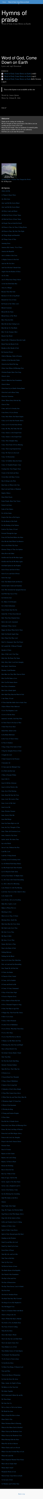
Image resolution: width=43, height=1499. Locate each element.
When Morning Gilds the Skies (10, 1439)
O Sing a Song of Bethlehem (10, 1081)
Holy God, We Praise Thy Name (11, 658)
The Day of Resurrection (9, 1282)
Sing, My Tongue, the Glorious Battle (12, 1210)
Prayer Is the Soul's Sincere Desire (11, 1141)
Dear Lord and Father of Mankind (11, 489)
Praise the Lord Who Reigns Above (12, 1133)
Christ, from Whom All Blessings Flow (13, 368)
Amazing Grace (6, 243)
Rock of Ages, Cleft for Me (9, 1178)
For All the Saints (7, 513)
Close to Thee (5, 404)
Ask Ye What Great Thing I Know (11, 280)
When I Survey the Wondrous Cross (12, 1431)
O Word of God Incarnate (9, 1105)
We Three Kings (6, 1399)
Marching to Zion (7, 912)
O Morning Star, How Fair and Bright (12, 1045)
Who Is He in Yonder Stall (9, 1464)
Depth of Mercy (6, 493)
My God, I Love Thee (8, 932)
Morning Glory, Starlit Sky (9, 920)
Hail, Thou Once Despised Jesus (11, 618)
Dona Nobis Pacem (7, 497)
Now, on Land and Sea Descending (11, 964)
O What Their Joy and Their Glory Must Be (14, 1097)
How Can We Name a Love (9, 678)
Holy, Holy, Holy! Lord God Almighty (13, 662)
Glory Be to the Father (8, 553)
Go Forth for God (7, 598)
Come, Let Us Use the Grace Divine (12, 424)
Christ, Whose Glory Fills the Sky (11, 400)
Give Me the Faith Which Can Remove (13, 541)
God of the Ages (6, 578)
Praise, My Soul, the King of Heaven (12, 1129)
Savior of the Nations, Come (10, 1190)
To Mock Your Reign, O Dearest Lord (12, 1367)
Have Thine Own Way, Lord (10, 638)
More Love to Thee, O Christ (10, 916)
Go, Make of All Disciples (9, 602)
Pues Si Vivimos (6, 1149)
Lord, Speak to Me (7, 896)
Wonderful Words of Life (9, 1472)
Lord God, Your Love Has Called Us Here (14, 892)
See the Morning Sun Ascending (11, 1194)
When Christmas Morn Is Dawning (11, 1423)
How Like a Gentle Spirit (9, 690)
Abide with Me (6, 191)
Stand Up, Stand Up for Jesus (10, 1246)
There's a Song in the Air (9, 1315)
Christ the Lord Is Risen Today (10, 392)
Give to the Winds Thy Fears (10, 545)
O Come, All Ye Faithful (9, 980)
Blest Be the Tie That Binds (9, 328)
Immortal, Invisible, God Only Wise (12, 718)
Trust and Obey (6, 1371)
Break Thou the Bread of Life (10, 344)
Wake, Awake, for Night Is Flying (11, 1383)
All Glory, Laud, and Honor (9, 211)
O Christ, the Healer (7, 972)
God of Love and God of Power (11, 574)
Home (4, 2)
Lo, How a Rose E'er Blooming (10, 884)
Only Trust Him (6, 1057)
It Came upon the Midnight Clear (11, 767)
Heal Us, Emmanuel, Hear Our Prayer (12, 642)
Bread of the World (7, 336)
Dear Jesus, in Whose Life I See (11, 485)
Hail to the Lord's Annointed (10, 622)
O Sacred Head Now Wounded (10, 1077)
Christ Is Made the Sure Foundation (12, 380)
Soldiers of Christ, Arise (8, 1226)
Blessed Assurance (7, 308)
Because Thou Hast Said (8, 292)
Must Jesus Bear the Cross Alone (11, 924)
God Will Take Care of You (9, 594)
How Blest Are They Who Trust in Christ (13, 674)
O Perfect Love (6, 1073)
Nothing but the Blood (8, 956)
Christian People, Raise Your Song (11, 372)
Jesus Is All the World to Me (10, 787)
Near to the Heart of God (9, 948)
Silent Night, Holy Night (9, 1206)
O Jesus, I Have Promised (9, 1021)
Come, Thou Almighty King (10, 441)
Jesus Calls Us (5, 779)
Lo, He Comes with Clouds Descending (13, 880)
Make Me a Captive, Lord (9, 904)
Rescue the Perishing (7, 1166)
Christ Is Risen (6, 384)
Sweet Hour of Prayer (8, 1250)
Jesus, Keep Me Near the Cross (10, 795)
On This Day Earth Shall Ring (10, 1061)
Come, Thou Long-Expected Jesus (11, 449)
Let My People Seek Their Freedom (12, 868)
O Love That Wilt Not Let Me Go (11, 1037)
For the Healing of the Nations (10, 525)
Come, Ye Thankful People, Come (11, 465)
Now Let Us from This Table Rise (11, 960)
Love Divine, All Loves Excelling (11, 900)
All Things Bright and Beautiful (11, 235)
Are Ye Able (5, 275)
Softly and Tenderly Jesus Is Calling (12, 1222)
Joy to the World (6, 843)
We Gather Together (7, 1391)
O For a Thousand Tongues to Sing (11, 1004)
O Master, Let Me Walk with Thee (11, 1041)
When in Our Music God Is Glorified (12, 1427)
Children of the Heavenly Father (11, 360)
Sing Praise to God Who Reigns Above (13, 1214)
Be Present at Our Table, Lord (10, 304)
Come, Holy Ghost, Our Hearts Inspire (12, 416)
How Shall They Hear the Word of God (13, 694)
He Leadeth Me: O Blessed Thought (12, 646)
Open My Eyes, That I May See (11, 1069)
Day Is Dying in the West (9, 481)
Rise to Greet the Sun (8, 1170)
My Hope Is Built (6, 936)
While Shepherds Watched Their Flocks (13, 1460)
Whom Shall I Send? (7, 1468)
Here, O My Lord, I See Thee (10, 654)
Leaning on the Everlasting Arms (11, 859)
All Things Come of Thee (9, 239)
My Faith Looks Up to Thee (9, 928)
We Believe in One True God (10, 1387)
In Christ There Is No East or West (11, 723)
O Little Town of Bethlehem (10, 1025)
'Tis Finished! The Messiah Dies (11, 1355)
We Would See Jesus (7, 1411)
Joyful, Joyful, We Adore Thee (10, 839)
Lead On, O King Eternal (9, 855)
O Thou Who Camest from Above (11, 1093)
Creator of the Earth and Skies (10, 473)
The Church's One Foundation (10, 1274)
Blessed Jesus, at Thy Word (9, 316)
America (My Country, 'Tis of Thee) (12, 247)
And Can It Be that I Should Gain (11, 267)
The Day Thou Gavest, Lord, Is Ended (12, 1286)
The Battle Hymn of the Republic (11, 1270)
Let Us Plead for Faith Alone (10, 872)
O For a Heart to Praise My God (11, 1000)
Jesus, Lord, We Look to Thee (10, 799)
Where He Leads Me (7, 1456)
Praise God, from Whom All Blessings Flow (14, 1125)
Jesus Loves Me (6, 807)
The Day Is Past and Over (9, 1278)
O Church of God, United (9, 976)
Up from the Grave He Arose (10, 1379)
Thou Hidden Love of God (9, 1347)
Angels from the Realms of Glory (11, 271)
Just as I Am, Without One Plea (10, 847)
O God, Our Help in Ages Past (10, 1008)
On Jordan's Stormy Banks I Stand (11, 1053)
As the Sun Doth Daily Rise (9, 284)
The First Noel (6, 1290)
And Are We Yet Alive (8, 263)
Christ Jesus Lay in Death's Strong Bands (13, 388)
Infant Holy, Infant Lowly (9, 731)
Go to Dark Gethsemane (8, 606)
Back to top (21, 1494)
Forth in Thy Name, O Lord (10, 529)
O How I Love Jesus (7, 1017)
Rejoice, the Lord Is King (9, 1157)
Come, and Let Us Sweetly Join (10, 408)
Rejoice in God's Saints (8, 1153)
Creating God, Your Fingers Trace (11, 469)
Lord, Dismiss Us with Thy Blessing (12, 888)
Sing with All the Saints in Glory (11, 1218)
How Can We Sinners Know (9, 682)
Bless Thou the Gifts (7, 320)
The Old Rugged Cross (8, 1306)
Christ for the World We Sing (10, 364)
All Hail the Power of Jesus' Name (11, 215)
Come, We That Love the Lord (10, 453)
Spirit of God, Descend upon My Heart (13, 1234)
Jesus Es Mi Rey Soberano (9, 783)
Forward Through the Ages (9, 533)
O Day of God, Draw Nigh (9, 992)
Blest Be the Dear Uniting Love (10, 324)
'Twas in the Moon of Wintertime (11, 1375)
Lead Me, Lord (6, 851)
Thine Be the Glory (7, 1331)
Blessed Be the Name (7, 312)
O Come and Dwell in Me (9, 984)
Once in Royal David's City (9, 1049)
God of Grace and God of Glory (11, 569)
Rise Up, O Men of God (8, 1174)
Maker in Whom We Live (9, 908)
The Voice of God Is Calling (10, 1327)
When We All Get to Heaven (10, 1443)
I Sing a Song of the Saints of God (11, 747)
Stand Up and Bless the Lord (10, 1242)
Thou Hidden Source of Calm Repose (12, 1351)
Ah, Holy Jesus (6, 199)
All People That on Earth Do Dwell (12, 223)
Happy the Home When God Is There (12, 630)
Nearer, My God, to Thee (9, 944)
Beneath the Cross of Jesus (9, 300)
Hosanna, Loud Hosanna (8, 670)
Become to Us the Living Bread (10, 296)
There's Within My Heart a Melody (11, 1319)
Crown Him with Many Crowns (10, 477)
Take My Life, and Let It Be (10, 1254)
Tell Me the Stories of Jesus (9, 1266)
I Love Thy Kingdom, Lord (9, 710)
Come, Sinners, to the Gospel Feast (11, 433)
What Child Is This (7, 1419)
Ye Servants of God (7, 1480)
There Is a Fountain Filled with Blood (12, 1311)
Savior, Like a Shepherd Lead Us (11, 1186)
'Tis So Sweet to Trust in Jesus (10, 1359)
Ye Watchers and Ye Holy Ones (10, 1484)
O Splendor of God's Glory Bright (11, 1089)
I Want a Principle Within (9, 775)
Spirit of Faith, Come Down (10, 1230)
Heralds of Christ (6, 650)
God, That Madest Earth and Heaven (12, 582)
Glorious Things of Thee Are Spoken (12, 549)
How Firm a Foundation (8, 686)
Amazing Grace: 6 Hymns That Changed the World (16, 179)
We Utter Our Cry (7, 1403)
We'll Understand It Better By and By (12, 1395)
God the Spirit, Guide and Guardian (12, 586)
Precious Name (6, 1145)
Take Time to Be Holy (8, 1258)
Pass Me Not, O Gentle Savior (10, 1121)
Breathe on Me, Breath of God (10, 348)
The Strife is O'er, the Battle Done (11, 1323)
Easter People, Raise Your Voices (11, 501)
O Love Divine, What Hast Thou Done (13, 1029)
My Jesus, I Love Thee (8, 940)
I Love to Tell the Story (8, 714)
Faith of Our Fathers (7, 509)
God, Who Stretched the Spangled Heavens (14, 590)
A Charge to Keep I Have (9, 195)
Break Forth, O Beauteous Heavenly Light (13, 340)
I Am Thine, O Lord (7, 698)
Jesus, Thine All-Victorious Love (11, 831)
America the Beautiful (8, 251)
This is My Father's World (9, 1335)
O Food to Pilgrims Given (9, 996)
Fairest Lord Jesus (7, 505)
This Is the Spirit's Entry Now (10, 1343)
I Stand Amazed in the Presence (11, 759)
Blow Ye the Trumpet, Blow (10, 332)
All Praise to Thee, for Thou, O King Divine (14, 227)
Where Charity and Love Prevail (11, 1447)
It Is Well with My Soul (8, 771)
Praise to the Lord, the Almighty (11, 1137)
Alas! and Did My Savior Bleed (10, 203)
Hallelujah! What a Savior (9, 626)
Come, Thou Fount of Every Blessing (12, 445)
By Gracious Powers (7, 352)
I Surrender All (6, 763)
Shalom (4, 1202)
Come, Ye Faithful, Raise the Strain (12, 461)
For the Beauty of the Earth (9, 521)
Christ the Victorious (7, 396)
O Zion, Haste (6, 1117)
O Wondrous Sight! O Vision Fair (11, 1101)
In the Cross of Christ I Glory (10, 739)
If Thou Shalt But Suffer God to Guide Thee (14, 702)
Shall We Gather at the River (10, 1198)
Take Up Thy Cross (7, 1262)
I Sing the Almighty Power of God (11, 751)
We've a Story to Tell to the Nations (12, 1407)
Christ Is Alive (6, 376)
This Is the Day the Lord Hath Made (12, 1339)
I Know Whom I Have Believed (11, 706)
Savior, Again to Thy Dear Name (11, 1182)
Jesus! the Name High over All (10, 823)
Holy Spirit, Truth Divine (9, 666)
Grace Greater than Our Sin (9, 610)
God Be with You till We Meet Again (12, 557)
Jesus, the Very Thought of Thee (11, 827)
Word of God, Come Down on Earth (18, 2)
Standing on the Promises (9, 1238)
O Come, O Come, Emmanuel (10, 988)
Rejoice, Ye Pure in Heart (9, 1162)
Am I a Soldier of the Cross (9, 255)
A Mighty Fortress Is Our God (10, 259)
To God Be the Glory (8, 1363)
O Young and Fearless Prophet (10, 1113)
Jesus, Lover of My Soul (8, 803)
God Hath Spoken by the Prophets (11, 565)
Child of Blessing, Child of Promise (12, 356)
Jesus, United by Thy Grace (9, 835)
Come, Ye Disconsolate (8, 457)
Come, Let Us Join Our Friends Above (12, 420)
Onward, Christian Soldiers (9, 1065)
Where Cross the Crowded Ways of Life (13, 1451)
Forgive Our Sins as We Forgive (11, 517)
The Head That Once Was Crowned (12, 1298)
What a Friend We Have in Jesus (11, 1415)
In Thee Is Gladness (7, 743)
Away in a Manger (7, 288)
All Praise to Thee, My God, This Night (13, 231)
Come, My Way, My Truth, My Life (12, 429)
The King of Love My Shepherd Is (11, 1302)
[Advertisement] (21, 39)
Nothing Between (6, 952)
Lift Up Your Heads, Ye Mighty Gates (12, 876)
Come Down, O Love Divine (10, 412)
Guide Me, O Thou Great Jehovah (11, 614)
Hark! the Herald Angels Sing (10, 634)
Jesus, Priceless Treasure (8, 811)
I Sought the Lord (7, 755)
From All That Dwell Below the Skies (12, 537)
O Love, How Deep (7, 1033)
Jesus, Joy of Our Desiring (9, 791)
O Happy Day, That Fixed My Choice (12, 1012)
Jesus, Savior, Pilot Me (8, 815)
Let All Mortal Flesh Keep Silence (11, 863)
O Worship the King (7, 1109)
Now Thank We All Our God (10, 968)
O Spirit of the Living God (9, 1085)
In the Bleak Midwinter (8, 735)
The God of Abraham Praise (10, 1294)
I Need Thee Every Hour (9, 727)
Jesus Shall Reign (6, 819)
